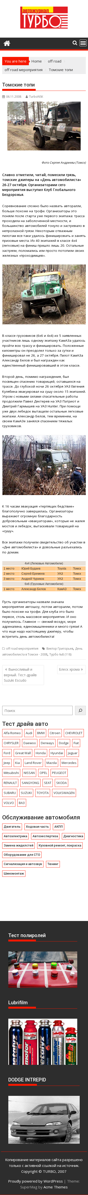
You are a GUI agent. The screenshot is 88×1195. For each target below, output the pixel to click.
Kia (17, 763)
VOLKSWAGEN (64, 793)
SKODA (61, 783)
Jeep (7, 763)
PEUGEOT (59, 773)
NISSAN (29, 773)
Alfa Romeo (12, 733)
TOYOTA (43, 793)
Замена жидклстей (18, 845)
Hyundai (57, 753)
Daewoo (29, 743)
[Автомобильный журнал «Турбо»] (6, 42)
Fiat (76, 743)
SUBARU (10, 793)
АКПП (58, 826)
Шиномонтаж (14, 873)
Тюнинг (52, 864)
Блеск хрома (69, 669)
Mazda (51, 763)
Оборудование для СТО (22, 855)
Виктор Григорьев (59, 648)
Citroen (55, 733)
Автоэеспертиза (45, 836)
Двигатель (12, 826)
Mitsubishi (11, 773)
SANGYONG (30, 783)
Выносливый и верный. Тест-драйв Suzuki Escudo (20, 675)
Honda (41, 753)
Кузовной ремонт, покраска (60, 845)
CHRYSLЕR (11, 743)
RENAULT (10, 783)
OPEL (43, 773)
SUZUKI (26, 793)
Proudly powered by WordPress (35, 1181)
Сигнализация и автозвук (23, 864)
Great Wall (23, 753)
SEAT (47, 783)
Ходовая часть (37, 826)
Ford (7, 753)
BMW (41, 733)
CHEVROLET (73, 733)
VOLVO (9, 803)
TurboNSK (36, 97)
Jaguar (72, 753)
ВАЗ (22, 803)
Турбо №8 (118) (60, 654)
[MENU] (83, 43)
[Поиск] (80, 710)
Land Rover (33, 763)
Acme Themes (56, 1186)
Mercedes (69, 763)
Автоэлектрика (15, 836)
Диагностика (73, 836)
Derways (47, 743)
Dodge (64, 743)
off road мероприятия (22, 648)
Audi (29, 733)
